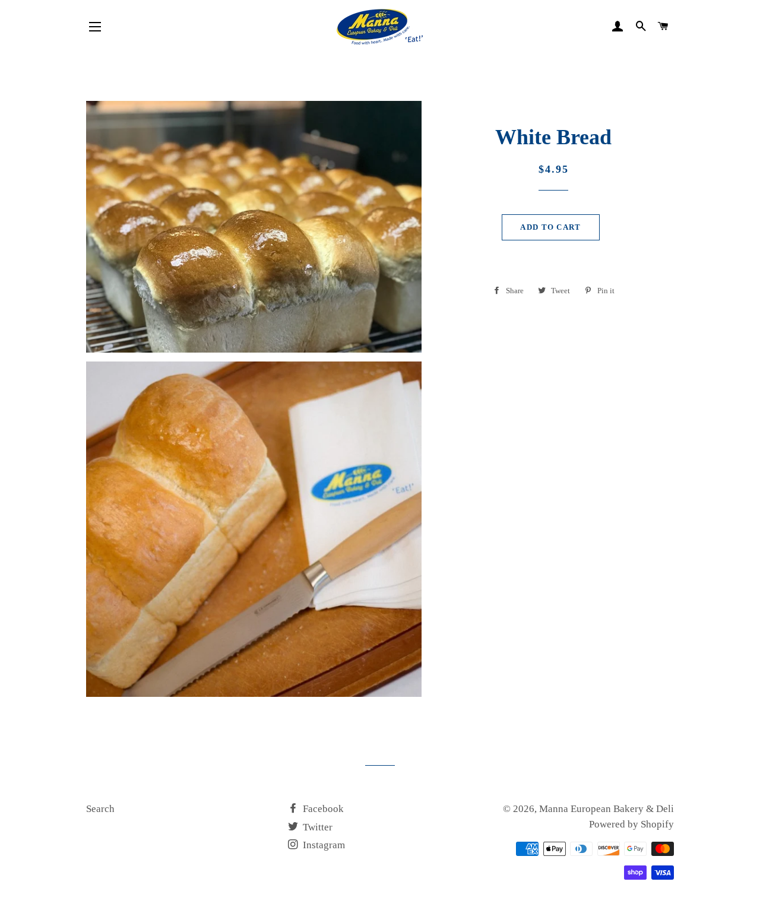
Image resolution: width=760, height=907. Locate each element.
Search (100, 808)
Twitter (316, 827)
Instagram (322, 845)
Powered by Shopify (631, 824)
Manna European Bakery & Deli (606, 808)
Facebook (322, 808)
